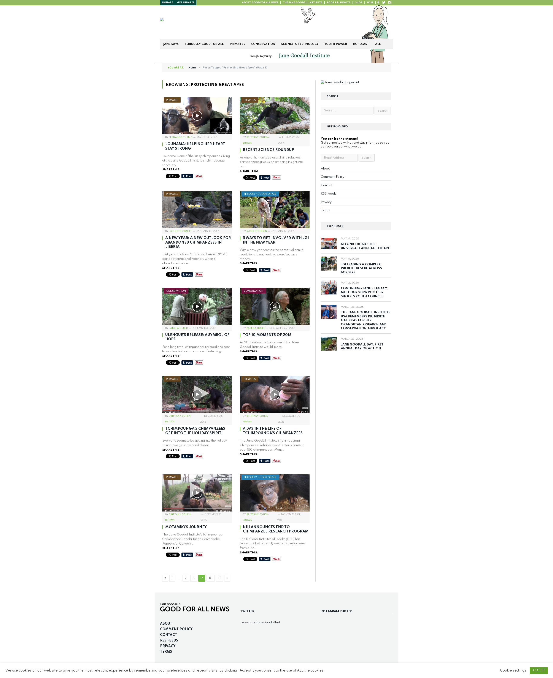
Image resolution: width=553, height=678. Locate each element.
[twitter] (384, 2)
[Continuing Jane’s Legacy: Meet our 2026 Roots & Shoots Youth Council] (329, 287)
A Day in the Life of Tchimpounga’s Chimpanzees (273, 431)
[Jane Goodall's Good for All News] (227, 22)
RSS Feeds (328, 193)
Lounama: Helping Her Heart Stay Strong (195, 146)
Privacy (326, 202)
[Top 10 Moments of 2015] (275, 306)
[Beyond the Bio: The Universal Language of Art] (329, 243)
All (378, 44)
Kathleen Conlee (180, 231)
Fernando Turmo (180, 137)
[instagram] (390, 2)
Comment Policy (332, 176)
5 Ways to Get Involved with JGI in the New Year (276, 240)
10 (210, 578)
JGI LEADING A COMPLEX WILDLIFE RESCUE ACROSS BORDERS (361, 268)
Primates (237, 44)
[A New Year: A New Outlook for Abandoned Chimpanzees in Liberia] (197, 209)
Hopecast (361, 44)
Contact (326, 185)
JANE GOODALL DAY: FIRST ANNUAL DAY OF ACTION (362, 346)
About (325, 168)
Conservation (263, 44)
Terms (325, 210)
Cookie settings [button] (513, 670)
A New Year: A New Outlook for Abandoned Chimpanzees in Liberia (198, 242)
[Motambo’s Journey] (197, 493)
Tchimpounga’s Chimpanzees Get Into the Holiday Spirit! (195, 431)
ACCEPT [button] (538, 670)
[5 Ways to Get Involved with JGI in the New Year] (275, 209)
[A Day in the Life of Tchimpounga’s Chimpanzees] (275, 394)
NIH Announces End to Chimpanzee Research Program (275, 529)
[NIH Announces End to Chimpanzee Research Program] (275, 493)
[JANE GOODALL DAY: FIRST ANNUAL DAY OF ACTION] (329, 344)
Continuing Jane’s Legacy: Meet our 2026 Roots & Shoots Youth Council (364, 292)
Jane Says (171, 44)
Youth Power (335, 44)
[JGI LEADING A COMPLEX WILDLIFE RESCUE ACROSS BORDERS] (329, 264)
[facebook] (378, 2)
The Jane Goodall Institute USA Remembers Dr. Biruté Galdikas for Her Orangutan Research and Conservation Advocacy (365, 320)
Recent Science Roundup (268, 150)
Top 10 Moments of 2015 (267, 335)
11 (219, 578)
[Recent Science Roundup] (275, 115)
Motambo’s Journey (186, 527)
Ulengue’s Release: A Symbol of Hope (197, 337)
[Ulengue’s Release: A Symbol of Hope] (197, 306)
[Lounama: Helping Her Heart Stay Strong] (197, 115)
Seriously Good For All (204, 44)
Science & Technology (299, 44)
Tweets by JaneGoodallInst (260, 622)
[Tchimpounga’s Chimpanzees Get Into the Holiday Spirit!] (197, 394)
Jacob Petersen (256, 231)
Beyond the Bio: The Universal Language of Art (365, 246)
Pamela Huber (178, 327)
